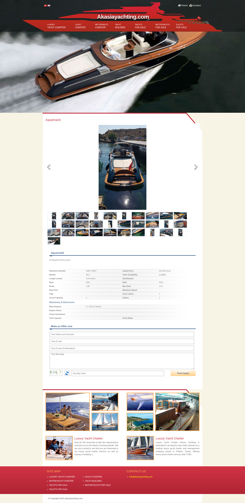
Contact (197, 5)
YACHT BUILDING (93, 481)
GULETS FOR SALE (58, 489)
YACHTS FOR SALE (58, 485)
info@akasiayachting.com (140, 477)
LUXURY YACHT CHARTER (62, 477)
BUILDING (120, 26)
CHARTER (80, 26)
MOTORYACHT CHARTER (61, 481)
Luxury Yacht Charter (88, 438)
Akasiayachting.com (123, 17)
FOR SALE (140, 26)
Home (184, 5)
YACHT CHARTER (56, 26)
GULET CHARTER (93, 477)
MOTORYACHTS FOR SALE (98, 485)
